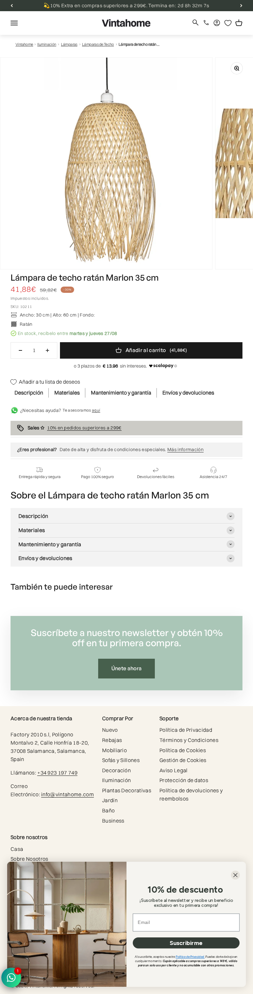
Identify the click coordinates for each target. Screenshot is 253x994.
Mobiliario (114, 750)
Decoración (116, 770)
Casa (17, 849)
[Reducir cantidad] (20, 350)
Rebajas (112, 740)
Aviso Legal (173, 770)
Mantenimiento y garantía (121, 392)
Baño (108, 810)
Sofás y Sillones (121, 760)
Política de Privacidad (185, 729)
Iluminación (46, 44)
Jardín (110, 800)
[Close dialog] (235, 875)
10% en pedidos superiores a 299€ (84, 428)
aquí (96, 410)
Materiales (67, 392)
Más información (185, 449)
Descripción (28, 392)
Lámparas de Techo (98, 44)
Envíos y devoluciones (188, 392)
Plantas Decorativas (126, 790)
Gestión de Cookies (183, 760)
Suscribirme (186, 942)
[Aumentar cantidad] (47, 350)
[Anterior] (12, 6)
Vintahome (24, 44)
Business (113, 820)
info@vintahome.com (67, 794)
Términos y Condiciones (188, 740)
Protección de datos (183, 780)
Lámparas (69, 44)
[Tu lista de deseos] (228, 23)
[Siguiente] (241, 6)
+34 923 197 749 (57, 772)
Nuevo (110, 729)
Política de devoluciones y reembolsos (191, 794)
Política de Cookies (182, 750)
